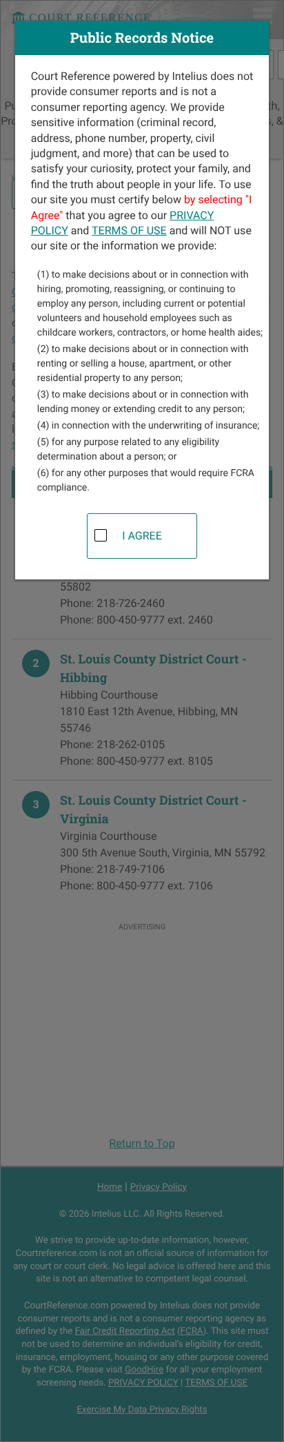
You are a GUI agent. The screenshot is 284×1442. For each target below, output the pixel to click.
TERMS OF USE (129, 230)
